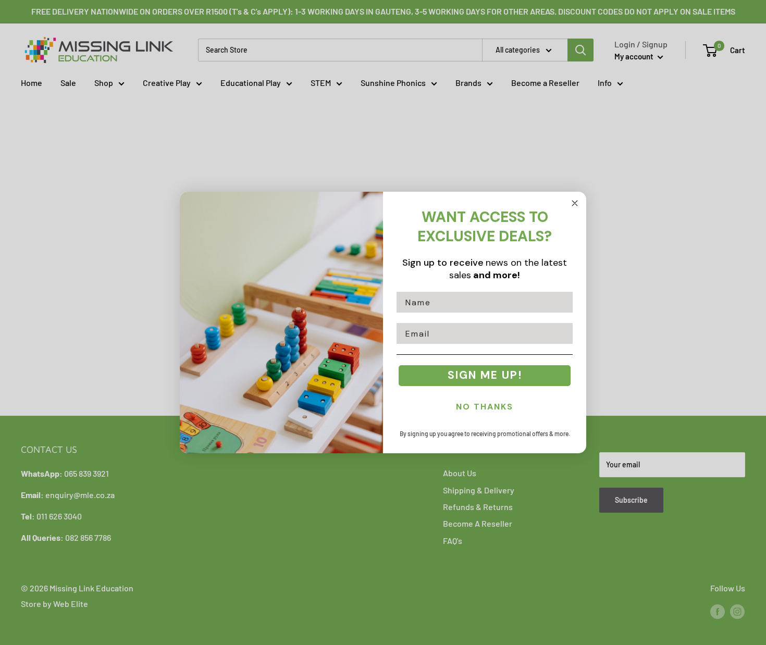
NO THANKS (484, 406)
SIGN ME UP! (485, 375)
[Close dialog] (575, 203)
